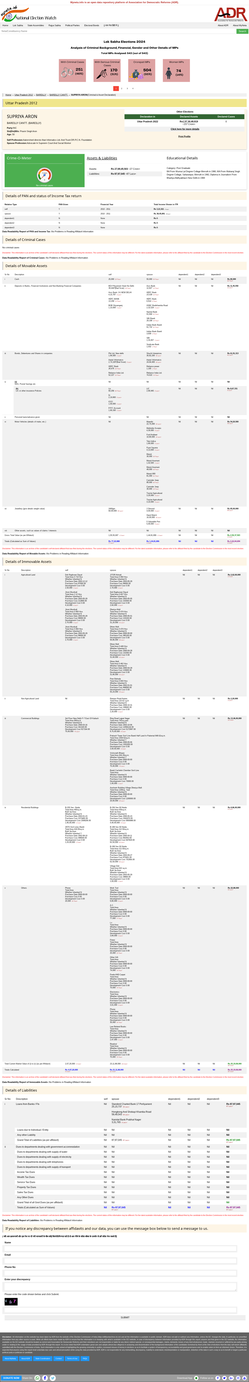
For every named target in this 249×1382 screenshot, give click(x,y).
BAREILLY (41, 95)
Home (5, 25)
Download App (184, 1378)
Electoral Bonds (91, 25)
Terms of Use (72, 1359)
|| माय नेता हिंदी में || (111, 25)
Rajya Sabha (55, 25)
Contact (59, 1359)
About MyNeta (240, 25)
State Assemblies (36, 25)
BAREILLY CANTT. (59, 95)
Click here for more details (185, 129)
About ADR (223, 25)
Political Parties (72, 25)
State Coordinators (42, 1359)
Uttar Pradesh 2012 (24, 95)
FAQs (85, 1359)
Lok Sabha (18, 25)
